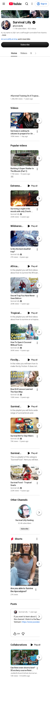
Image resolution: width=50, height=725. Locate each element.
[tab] (14, 53)
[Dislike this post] (23, 634)
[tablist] (25, 53)
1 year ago (33, 612)
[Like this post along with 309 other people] (15, 634)
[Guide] (3, 3)
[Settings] (32, 3)
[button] (35, 53)
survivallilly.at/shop (10, 39)
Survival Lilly (15, 214)
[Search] (26, 3)
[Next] (39, 120)
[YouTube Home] (15, 4)
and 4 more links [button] (24, 39)
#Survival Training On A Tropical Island (25, 96)
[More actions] (37, 131)
